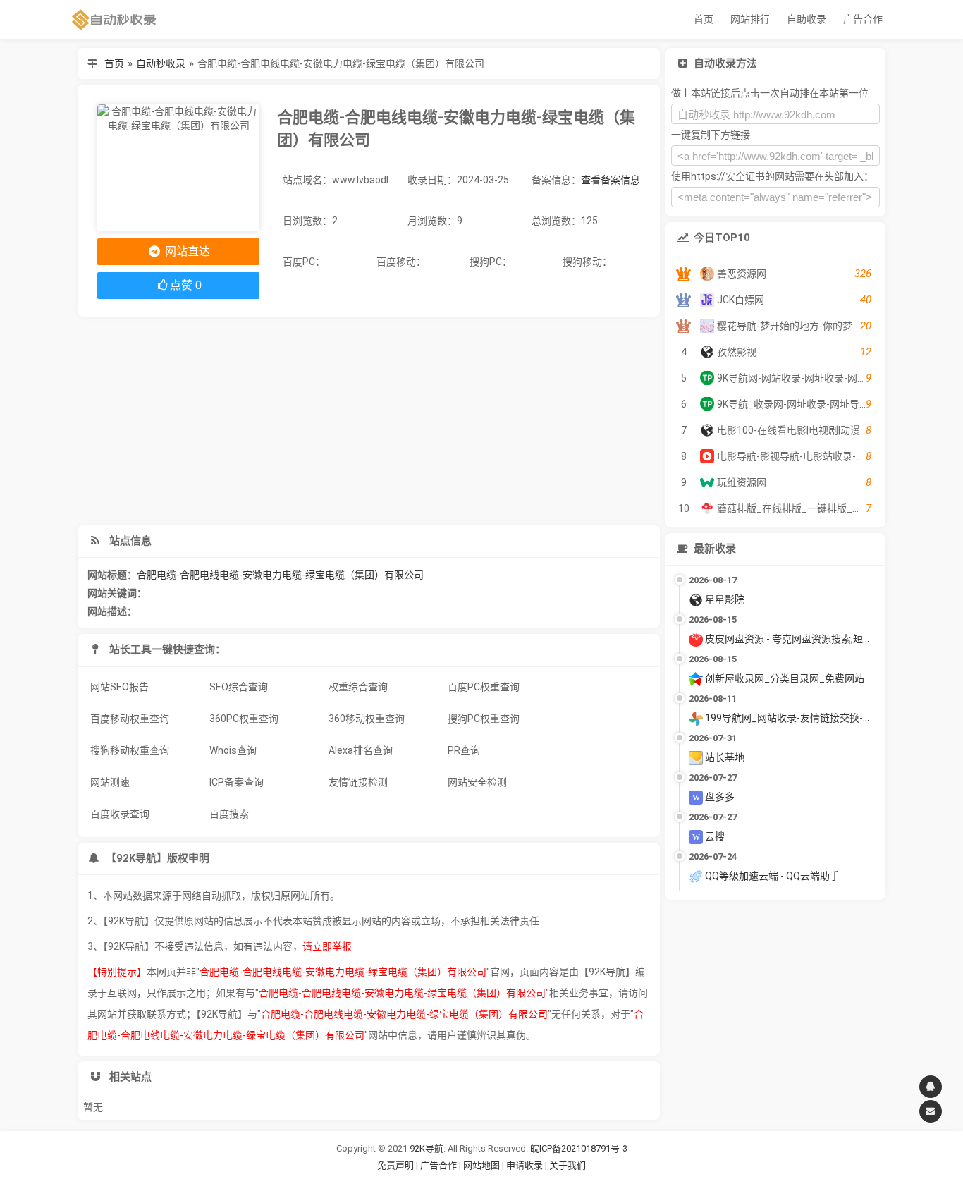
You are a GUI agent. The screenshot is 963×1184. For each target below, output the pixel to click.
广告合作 (863, 19)
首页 (703, 19)
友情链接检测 (358, 782)
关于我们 (567, 1165)
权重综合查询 (358, 686)
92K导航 (426, 1148)
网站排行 (750, 19)
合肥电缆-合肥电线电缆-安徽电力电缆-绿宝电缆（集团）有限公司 (280, 574)
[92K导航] (114, 19)
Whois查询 (233, 750)
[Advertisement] (368, 421)
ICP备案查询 (236, 782)
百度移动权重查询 (129, 718)
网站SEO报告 (119, 686)
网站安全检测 (477, 782)
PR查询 (464, 750)
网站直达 (186, 251)
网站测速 (110, 782)
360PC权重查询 (243, 718)
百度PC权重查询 (484, 686)
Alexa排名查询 (361, 750)
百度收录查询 (119, 813)
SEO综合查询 (238, 686)
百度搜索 (229, 813)
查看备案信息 (610, 179)
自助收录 (806, 19)
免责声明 (395, 1165)
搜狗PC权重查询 (484, 718)
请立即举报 (327, 946)
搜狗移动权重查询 (129, 750)
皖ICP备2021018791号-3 (578, 1148)
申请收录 (524, 1165)
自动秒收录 (160, 63)
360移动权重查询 (367, 718)
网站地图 (482, 1165)
